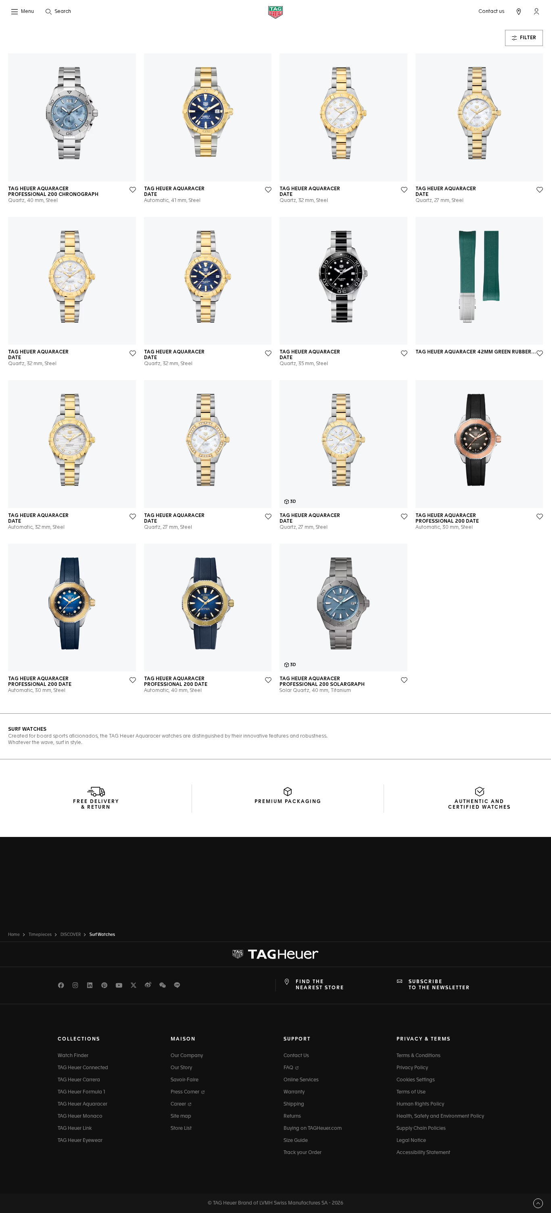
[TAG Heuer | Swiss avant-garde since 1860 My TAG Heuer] (275, 954)
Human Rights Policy (420, 1104)
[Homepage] (275, 12)
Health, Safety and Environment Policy (440, 1116)
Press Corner (185, 1092)
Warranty (294, 1092)
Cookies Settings (416, 1080)
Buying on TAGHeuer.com (313, 1128)
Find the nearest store (320, 985)
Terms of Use (411, 1092)
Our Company (187, 1055)
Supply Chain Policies (421, 1128)
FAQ (289, 1068)
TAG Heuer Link (75, 1128)
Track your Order (302, 1152)
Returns (292, 1116)
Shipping (294, 1104)
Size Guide (296, 1140)
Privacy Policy (412, 1068)
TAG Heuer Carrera (79, 1080)
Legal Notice (411, 1140)
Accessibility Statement (423, 1152)
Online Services (301, 1080)
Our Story (181, 1068)
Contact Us (296, 1055)
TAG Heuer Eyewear (80, 1140)
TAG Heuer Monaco (80, 1116)
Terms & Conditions (418, 1055)
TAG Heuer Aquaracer (82, 1104)
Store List (181, 1128)
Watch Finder (73, 1055)
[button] (536, 11)
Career (179, 1104)
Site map (181, 1116)
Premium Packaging (288, 801)
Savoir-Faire (184, 1080)
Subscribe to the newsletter (439, 985)
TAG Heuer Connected (83, 1068)
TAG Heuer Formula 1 (81, 1092)
